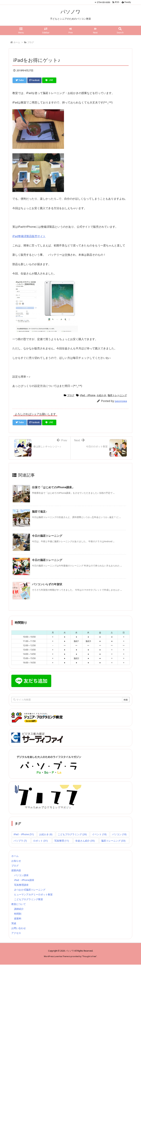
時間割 (17, 913)
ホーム (15, 856)
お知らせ (16, 860)
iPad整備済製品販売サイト (29, 236)
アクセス (16, 933)
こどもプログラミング (72, 834)
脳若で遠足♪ (39, 511)
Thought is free (89, 956)
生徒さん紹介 (85, 840)
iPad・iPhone (87, 395)
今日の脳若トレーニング (47, 536)
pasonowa (121, 401)
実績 (13, 923)
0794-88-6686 (103, 2)
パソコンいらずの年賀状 (47, 584)
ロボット (40, 840)
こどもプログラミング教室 (28, 899)
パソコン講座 (21, 875)
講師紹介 (19, 908)
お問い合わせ (18, 928)
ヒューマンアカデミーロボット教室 (33, 894)
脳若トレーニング (117, 395)
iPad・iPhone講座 (24, 880)
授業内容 (16, 870)
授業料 (17, 918)
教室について (18, 904)
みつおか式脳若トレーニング (29, 889)
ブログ (70, 395)
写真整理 (61, 840)
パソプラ (20, 840)
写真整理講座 (21, 884)
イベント (99, 834)
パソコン (119, 834)
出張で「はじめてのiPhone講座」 (53, 487)
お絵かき (101, 395)
